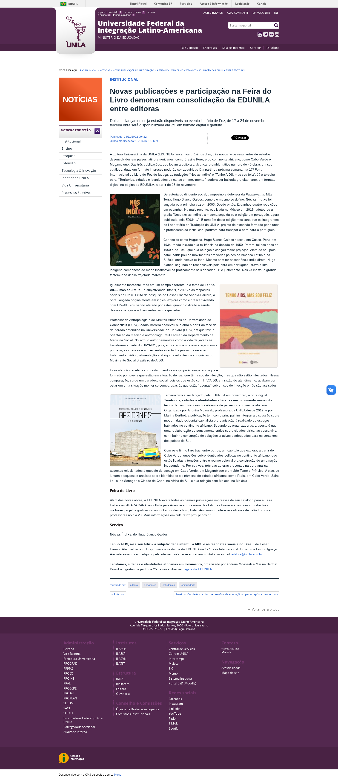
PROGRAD (70, 664)
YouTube (260, 34)
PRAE (67, 683)
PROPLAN (70, 698)
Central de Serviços (182, 649)
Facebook (265, 34)
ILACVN (121, 659)
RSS (276, 12)
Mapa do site (261, 12)
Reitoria (68, 649)
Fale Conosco (189, 47)
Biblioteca (122, 684)
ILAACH (121, 649)
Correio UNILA (178, 654)
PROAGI (68, 693)
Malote (173, 664)
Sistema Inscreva (180, 679)
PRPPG (68, 669)
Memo (173, 673)
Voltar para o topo (265, 609)
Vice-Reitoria (71, 654)
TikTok (173, 723)
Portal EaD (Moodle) (182, 683)
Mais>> (226, 652)
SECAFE (68, 713)
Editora (121, 689)
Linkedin (174, 709)
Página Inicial (88, 70)
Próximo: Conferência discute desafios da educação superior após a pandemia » (226, 594)
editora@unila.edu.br (247, 554)
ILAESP (121, 654)
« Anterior (118, 594)
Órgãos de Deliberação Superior (137, 709)
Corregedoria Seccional (79, 727)
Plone (117, 774)
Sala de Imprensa (233, 47)
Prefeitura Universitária (79, 659)
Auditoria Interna (75, 732)
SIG (171, 669)
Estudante (272, 47)
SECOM (68, 703)
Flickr (271, 34)
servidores (150, 585)
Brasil (73, 4)
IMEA (119, 679)
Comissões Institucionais (133, 714)
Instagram (277, 34)
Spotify (173, 729)
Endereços (210, 47)
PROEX (68, 673)
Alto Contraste (237, 12)
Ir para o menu (134, 12)
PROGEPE (70, 688)
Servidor (255, 47)
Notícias (105, 70)
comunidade (188, 585)
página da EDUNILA (197, 569)
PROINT (68, 679)
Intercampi (176, 659)
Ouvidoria (123, 694)
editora (134, 585)
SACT (66, 708)
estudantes (169, 585)
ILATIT (120, 664)
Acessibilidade (231, 668)
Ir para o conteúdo (109, 12)
